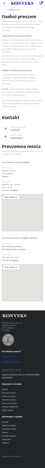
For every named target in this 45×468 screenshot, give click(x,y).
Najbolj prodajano (9, 425)
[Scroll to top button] (41, 456)
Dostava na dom (9, 393)
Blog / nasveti (7, 410)
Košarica (5, 443)
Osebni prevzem (9, 396)
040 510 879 (15, 130)
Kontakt (5, 422)
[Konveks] (22, 3)
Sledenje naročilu (9, 400)
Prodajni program (9, 436)
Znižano (5, 432)
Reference (6, 439)
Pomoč (5, 389)
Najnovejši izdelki (9, 429)
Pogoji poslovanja (9, 403)
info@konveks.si (16, 138)
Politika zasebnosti (10, 407)
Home (4, 10)
